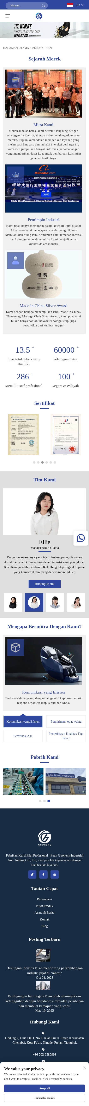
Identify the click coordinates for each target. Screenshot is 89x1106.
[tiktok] (32, 874)
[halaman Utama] (39, 16)
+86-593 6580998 (44, 1054)
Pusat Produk (44, 906)
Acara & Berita (44, 912)
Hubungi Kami (44, 584)
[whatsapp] (80, 538)
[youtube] (55, 874)
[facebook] (43, 874)
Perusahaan (42, 48)
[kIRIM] (43, 5)
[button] (34, 462)
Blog (44, 926)
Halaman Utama (16, 48)
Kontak (44, 919)
